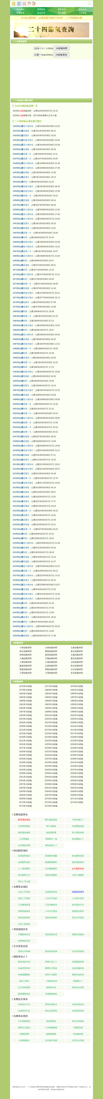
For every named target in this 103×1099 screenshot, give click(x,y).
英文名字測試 (78, 918)
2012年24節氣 (25, 730)
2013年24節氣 (51, 730)
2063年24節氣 (25, 791)
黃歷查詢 (41, 9)
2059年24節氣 (76, 784)
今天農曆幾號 (51, 1028)
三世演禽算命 (51, 905)
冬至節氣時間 (77, 673)
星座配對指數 (51, 856)
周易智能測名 (24, 911)
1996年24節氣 (76, 708)
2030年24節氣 (25, 751)
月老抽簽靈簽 (24, 826)
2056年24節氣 (76, 780)
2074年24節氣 (76, 802)
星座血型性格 (51, 951)
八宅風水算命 (78, 898)
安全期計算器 (51, 1040)
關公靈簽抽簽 (51, 820)
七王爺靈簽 (24, 839)
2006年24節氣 (25, 722)
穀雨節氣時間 (51, 655)
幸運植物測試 (51, 994)
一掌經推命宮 (51, 981)
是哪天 (21, 135)
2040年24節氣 (51, 762)
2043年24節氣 (51, 766)
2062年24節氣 (76, 788)
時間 (20, 182)
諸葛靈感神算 (78, 962)
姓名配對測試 (78, 856)
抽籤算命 (20, 13)
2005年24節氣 (76, 719)
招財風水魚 (51, 987)
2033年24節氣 (25, 755)
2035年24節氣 (76, 755)
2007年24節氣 (51, 722)
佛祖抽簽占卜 (51, 845)
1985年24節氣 (25, 697)
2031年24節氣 (51, 751)
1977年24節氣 (51, 686)
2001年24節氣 (51, 715)
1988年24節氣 (25, 701)
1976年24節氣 (25, 686)
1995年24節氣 (51, 708)
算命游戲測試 (24, 918)
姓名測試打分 (78, 905)
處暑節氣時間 (25, 666)
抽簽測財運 (51, 832)
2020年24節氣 (76, 737)
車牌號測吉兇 (24, 941)
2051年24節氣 (25, 777)
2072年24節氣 (25, 802)
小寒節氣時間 (25, 648)
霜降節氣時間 (51, 669)
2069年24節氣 (25, 799)
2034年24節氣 (51, 755)
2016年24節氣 (51, 733)
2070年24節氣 (51, 799)
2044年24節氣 (76, 766)
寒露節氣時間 (25, 669)
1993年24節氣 (76, 704)
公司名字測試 (51, 898)
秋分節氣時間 (77, 666)
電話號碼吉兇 (51, 934)
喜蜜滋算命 (16, 1087)
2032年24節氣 (76, 751)
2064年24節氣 (51, 791)
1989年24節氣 (51, 701)
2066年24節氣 (25, 795)
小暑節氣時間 (25, 662)
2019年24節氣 (51, 737)
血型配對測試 (24, 862)
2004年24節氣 (51, 719)
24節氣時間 (78, 1034)
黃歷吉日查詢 (24, 1028)
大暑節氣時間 (51, 662)
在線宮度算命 (24, 968)
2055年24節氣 (51, 780)
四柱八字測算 (24, 898)
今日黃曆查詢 (24, 1021)
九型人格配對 (78, 875)
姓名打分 (41, 13)
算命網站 (20, 9)
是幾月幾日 (23, 140)
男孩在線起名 (51, 1004)
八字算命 (83, 13)
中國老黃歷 (24, 1034)
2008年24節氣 (76, 722)
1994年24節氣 (25, 708)
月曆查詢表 (78, 1028)
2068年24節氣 (76, 795)
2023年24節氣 (76, 741)
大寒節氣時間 (51, 648)
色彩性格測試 (51, 918)
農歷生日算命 (51, 968)
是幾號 (21, 131)
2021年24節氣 (25, 741)
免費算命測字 (78, 911)
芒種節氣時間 (51, 658)
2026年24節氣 (76, 744)
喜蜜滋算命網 (25, 3)
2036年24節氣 (25, 759)
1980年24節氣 (51, 690)
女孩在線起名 (78, 1004)
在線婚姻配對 (24, 975)
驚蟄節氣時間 (51, 651)
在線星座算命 (78, 1011)
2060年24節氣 (25, 788)
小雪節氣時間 (25, 673)
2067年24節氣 (51, 795)
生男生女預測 (78, 1040)
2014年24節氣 (76, 730)
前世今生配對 (51, 975)
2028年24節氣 (51, 748)
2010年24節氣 (51, 726)
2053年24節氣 (76, 777)
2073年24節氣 (51, 802)
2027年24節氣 (25, 748)
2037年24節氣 (51, 759)
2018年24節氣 (25, 737)
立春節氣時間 (77, 648)
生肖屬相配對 (51, 869)
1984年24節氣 (76, 693)
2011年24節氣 (76, 726)
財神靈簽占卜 (78, 839)
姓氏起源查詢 (51, 1011)
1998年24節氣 (51, 712)
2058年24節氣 (51, 784)
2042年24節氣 (25, 766)
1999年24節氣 (76, 712)
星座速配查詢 (78, 862)
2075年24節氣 (25, 806)
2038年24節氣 (76, 759)
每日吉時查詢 (78, 1021)
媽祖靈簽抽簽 (24, 832)
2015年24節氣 (25, 733)
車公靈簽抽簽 (78, 832)
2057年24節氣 (25, 784)
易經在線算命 (78, 975)
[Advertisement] (51, 78)
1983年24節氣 (51, 693)
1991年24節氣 (25, 704)
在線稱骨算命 (51, 892)
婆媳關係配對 (51, 862)
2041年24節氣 (76, 762)
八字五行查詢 (51, 911)
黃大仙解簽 (51, 826)
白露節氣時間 (51, 666)
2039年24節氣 (25, 762)
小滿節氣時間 (25, 658)
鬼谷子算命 (24, 981)
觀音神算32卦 (24, 962)
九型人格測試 (24, 924)
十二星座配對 (24, 869)
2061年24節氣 (51, 788)
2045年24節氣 (25, 770)
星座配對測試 (24, 856)
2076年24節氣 (51, 806)
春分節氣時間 (77, 651)
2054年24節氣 (25, 780)
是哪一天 (22, 154)
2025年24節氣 (51, 744)
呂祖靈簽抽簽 (78, 826)
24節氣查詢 (24, 1040)
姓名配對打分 (24, 875)
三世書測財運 (24, 905)
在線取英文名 (24, 1011)
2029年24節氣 (76, 748)
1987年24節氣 (76, 697)
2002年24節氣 (76, 715)
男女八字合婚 (24, 881)
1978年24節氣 (76, 686)
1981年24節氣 (76, 690)
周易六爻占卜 (51, 962)
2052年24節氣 (51, 777)
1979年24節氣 (25, 690)
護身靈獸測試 (24, 994)
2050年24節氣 (76, 773)
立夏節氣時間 (77, 655)
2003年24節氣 (25, 719)
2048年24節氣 (25, 773)
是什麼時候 (23, 126)
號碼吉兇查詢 (78, 934)
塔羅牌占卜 (78, 981)
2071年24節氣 (76, 799)
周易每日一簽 (51, 839)
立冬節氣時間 (77, 669)
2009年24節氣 (25, 726)
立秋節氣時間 (77, 662)
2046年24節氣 (51, 770)
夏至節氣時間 (77, 658)
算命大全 (90, 3)
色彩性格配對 (51, 875)
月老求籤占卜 (78, 820)
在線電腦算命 (78, 968)
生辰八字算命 (24, 892)
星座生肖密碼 (24, 951)
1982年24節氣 (25, 693)
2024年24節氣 (25, 744)
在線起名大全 (24, 1004)
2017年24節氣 (76, 733)
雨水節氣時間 (25, 651)
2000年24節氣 (25, 715)
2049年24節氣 (51, 773)
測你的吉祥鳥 (78, 987)
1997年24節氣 (25, 712)
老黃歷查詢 (51, 1021)
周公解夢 (62, 13)
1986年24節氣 (51, 697)
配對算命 (62, 9)
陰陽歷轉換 (51, 1034)
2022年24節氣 (51, 741)
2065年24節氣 (76, 791)
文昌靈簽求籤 (24, 845)
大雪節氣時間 (51, 673)
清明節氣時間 (25, 655)
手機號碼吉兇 (24, 934)
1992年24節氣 (51, 704)
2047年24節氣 (76, 770)
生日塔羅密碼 (24, 987)
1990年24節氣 (76, 701)
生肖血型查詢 (78, 951)
